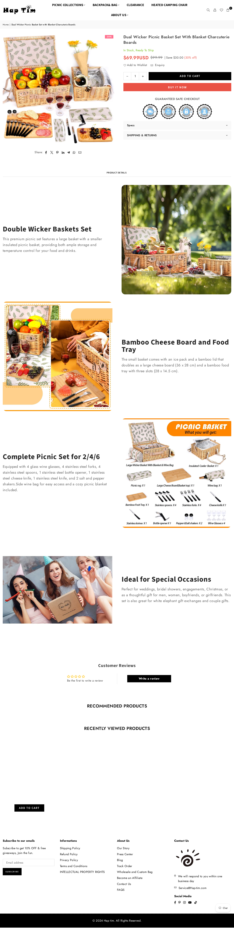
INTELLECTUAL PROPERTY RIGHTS (82, 872)
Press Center (125, 854)
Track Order (124, 866)
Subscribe (12, 871)
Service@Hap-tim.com (192, 888)
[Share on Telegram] (68, 152)
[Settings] (215, 10)
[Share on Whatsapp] (74, 152)
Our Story (123, 848)
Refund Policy (69, 854)
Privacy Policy (69, 860)
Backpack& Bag (105, 5)
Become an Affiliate (129, 878)
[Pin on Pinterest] (57, 152)
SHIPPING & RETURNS (142, 135)
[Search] (208, 10)
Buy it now (177, 87)
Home (6, 24)
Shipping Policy (70, 848)
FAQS (120, 890)
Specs (131, 125)
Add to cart (29, 807)
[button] (228, 10)
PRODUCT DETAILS (117, 172)
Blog (120, 860)
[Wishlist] (221, 10)
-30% (109, 36)
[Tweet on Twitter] (51, 152)
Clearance (135, 5)
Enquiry (159, 65)
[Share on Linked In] (63, 152)
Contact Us (124, 884)
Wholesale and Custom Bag (135, 872)
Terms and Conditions (73, 866)
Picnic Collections (67, 5)
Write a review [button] (149, 678)
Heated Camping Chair (169, 5)
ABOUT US (119, 15)
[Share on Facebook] (46, 152)
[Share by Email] (80, 152)
